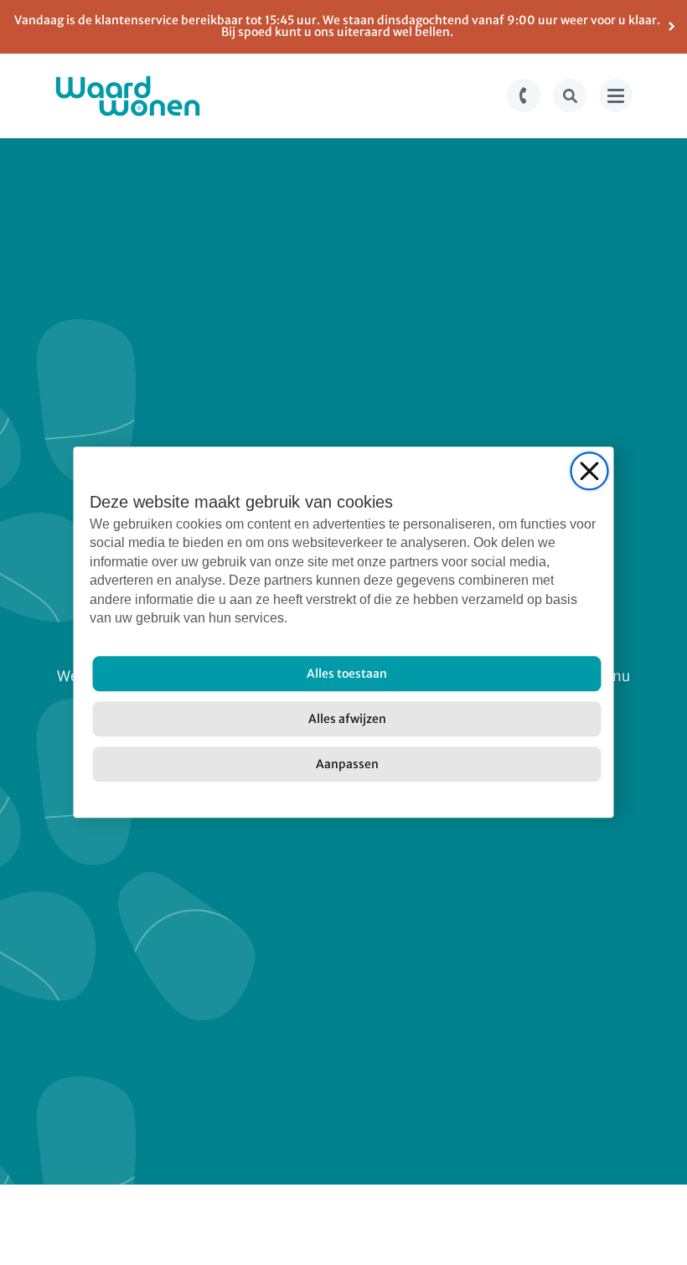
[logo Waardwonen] (127, 96)
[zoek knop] (569, 95)
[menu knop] (615, 95)
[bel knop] (523, 95)
